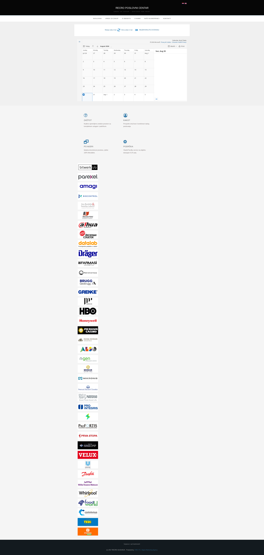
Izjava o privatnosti (132, 544)
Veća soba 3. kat (126, 30)
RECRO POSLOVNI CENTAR (132, 7)
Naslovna (97, 18)
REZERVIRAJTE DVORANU (149, 30)
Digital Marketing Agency (150, 550)
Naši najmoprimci (152, 18)
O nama (138, 18)
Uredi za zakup (111, 18)
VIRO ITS (137, 550)
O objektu (126, 18)
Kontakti (167, 18)
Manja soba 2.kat (110, 30)
